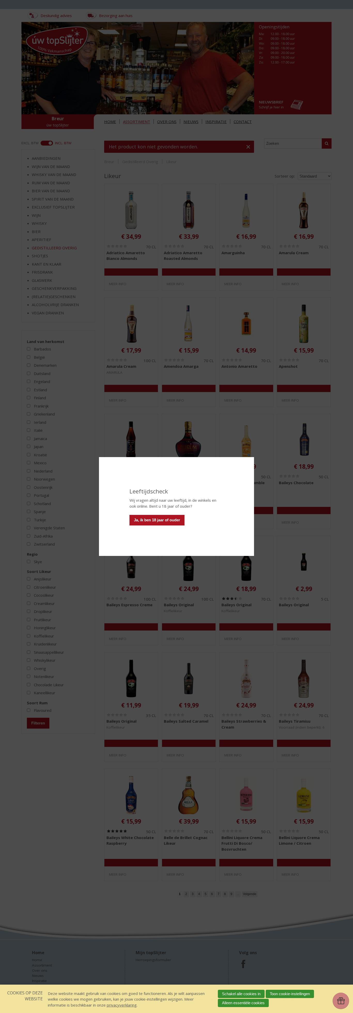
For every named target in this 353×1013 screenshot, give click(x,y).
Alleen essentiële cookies (243, 1003)
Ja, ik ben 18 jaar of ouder (157, 520)
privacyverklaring (122, 1005)
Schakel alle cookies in (241, 994)
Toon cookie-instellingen (290, 994)
